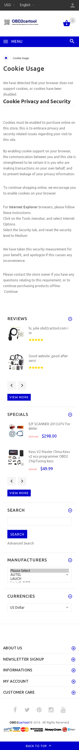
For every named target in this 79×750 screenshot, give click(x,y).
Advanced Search (20, 543)
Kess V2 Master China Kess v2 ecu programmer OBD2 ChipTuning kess (49, 456)
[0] (67, 26)
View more (19, 397)
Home (6, 58)
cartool (19, 722)
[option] (39, 338)
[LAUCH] (39, 579)
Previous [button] (11, 385)
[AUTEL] (39, 575)
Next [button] (22, 385)
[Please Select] (39, 571)
